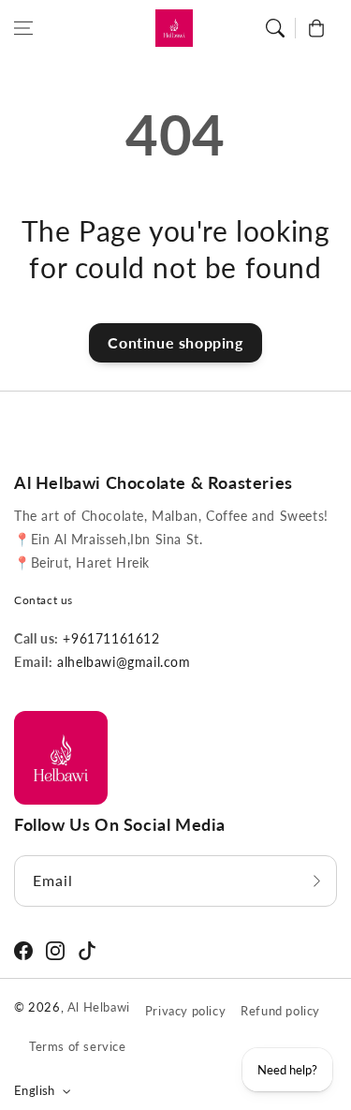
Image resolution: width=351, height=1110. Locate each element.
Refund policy (280, 1010)
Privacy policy (185, 1010)
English (34, 1090)
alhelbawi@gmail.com (122, 662)
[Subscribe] (316, 881)
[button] (23, 28)
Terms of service (77, 1046)
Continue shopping (175, 342)
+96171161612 (109, 638)
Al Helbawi (98, 1006)
